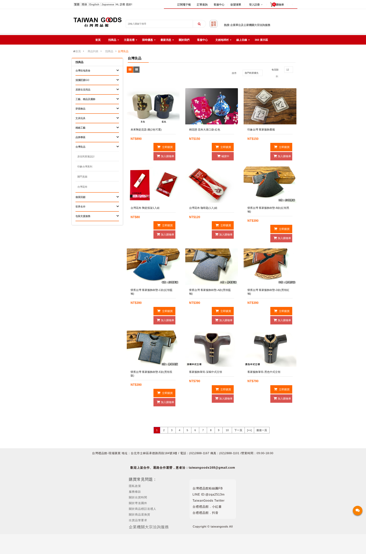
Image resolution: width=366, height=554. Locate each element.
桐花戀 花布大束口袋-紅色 (204, 129)
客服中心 (219, 4)
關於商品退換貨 (139, 514)
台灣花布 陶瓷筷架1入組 (145, 207)
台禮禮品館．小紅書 (207, 506)
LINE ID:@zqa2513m (209, 494)
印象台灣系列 (84, 166)
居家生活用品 (82, 89)
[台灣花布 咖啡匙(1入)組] (211, 185)
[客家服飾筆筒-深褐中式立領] (211, 349)
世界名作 (80, 206)
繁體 (77, 4)
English (94, 4)
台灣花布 (82, 186)
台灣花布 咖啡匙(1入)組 (203, 207)
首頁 (78, 51)
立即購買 (167, 147)
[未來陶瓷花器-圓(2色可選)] (153, 106)
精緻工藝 (80, 127)
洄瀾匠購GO (82, 80)
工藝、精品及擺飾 (85, 99)
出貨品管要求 (138, 520)
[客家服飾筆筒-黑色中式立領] (270, 349)
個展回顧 (80, 197)
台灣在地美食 (82, 70)
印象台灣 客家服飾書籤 (261, 129)
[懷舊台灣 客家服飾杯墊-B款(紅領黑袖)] (270, 185)
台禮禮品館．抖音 (205, 512)
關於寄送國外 (138, 503)
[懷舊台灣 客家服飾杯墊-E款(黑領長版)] (153, 349)
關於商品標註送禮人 (142, 508)
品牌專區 (80, 137)
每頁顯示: (275, 73)
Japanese (108, 4)
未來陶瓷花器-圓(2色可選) (146, 129)
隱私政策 (135, 486)
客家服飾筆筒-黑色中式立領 (263, 371)
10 (227, 430)
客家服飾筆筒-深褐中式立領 (205, 371)
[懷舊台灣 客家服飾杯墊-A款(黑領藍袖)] (211, 266)
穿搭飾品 (80, 108)
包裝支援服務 (82, 216)
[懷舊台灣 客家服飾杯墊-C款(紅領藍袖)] (153, 266)
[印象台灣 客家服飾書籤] (270, 106)
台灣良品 (123, 51)
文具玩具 (80, 118)
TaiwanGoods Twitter (209, 500)
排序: (234, 73)
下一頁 (238, 430)
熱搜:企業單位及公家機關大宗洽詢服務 (247, 24)
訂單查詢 (202, 4)
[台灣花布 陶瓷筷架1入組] (153, 185)
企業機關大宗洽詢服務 (149, 527)
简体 (85, 4)
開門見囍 (82, 176)
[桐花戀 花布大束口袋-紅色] (211, 106)
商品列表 (93, 51)
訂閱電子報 (184, 4)
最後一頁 (261, 430)
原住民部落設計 (86, 156)
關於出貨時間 (138, 497)
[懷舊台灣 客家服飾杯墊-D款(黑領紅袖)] (270, 266)
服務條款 (135, 491)
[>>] (249, 430)
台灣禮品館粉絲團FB (208, 488)
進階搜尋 (213, 24)
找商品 (109, 51)
